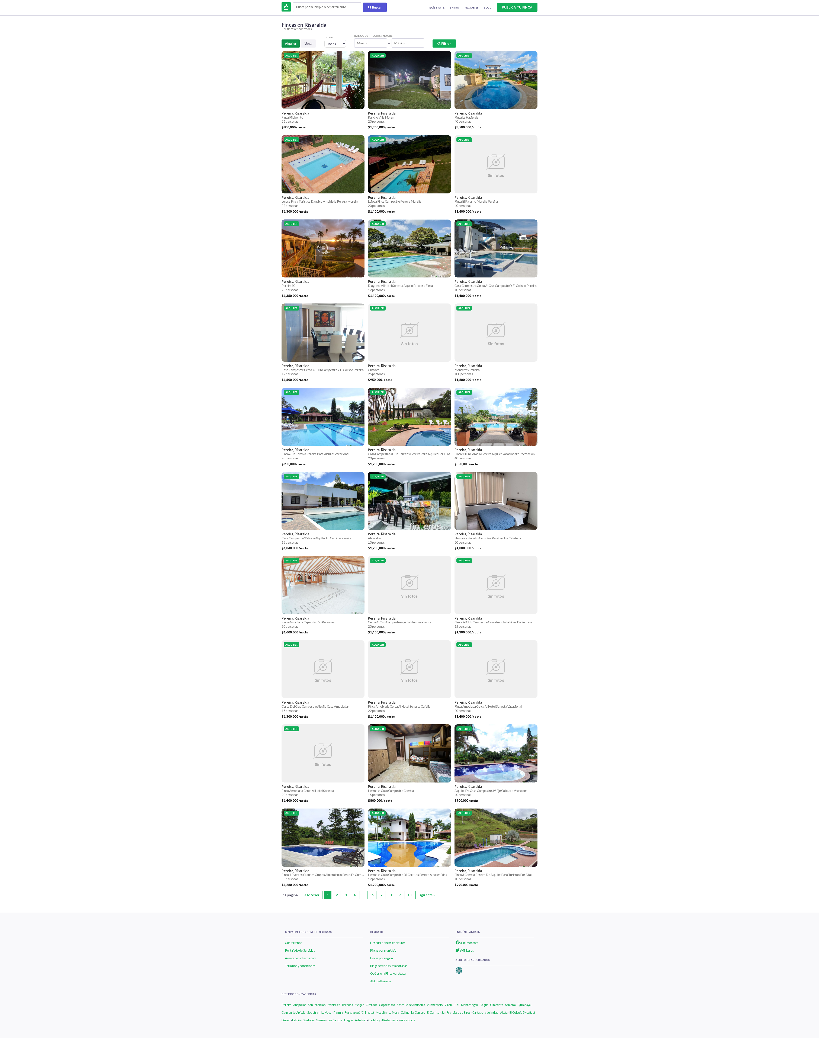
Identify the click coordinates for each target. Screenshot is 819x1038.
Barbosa (347, 1005)
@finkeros (467, 950)
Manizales (334, 1005)
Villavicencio (435, 1005)
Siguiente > (426, 895)
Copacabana (387, 1005)
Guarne (321, 1020)
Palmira (338, 1012)
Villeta (448, 1005)
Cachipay (374, 1020)
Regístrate (436, 7)
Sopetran (313, 1012)
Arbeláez (360, 1020)
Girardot (371, 1005)
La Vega (326, 1012)
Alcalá (504, 1012)
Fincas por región (381, 958)
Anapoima (299, 1005)
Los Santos (335, 1020)
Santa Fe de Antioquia (411, 1005)
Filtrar (446, 43)
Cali (457, 1005)
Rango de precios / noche (373, 35)
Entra (454, 7)
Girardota (496, 1005)
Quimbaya (524, 1005)
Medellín (381, 1012)
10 (409, 895)
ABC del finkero (380, 981)
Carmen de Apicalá (293, 1012)
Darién (286, 1020)
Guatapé (308, 1020)
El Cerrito (433, 1012)
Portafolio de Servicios (300, 950)
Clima (328, 37)
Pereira (286, 1005)
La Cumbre (418, 1012)
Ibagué (348, 1020)
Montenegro (469, 1005)
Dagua (484, 1005)
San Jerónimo (316, 1005)
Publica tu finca (517, 7)
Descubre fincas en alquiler (387, 943)
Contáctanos (293, 943)
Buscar (376, 7)
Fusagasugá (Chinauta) (359, 1012)
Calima (405, 1012)
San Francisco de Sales (455, 1012)
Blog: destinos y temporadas (388, 966)
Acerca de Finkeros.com (300, 958)
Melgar (359, 1005)
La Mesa (394, 1012)
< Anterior (311, 895)
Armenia (510, 1005)
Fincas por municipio (383, 950)
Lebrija (296, 1020)
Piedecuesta (390, 1020)
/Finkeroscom (469, 943)
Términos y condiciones (300, 966)
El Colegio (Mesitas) (522, 1012)
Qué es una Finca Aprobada (388, 973)
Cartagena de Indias (485, 1012)
